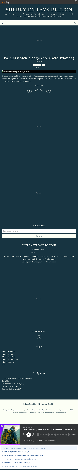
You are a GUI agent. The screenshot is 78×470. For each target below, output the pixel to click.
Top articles (48, 410)
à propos (53, 440)
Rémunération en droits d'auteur (19, 412)
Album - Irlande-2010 (10, 359)
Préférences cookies (61, 412)
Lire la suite (39, 85)
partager (41, 440)
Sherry (36, 262)
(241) (13, 384)
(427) (6, 381)
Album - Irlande (8, 354)
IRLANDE (39, 61)
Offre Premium (32, 412)
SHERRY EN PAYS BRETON (39, 10)
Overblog (51, 404)
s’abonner (30, 440)
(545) (17, 378)
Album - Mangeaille (9, 362)
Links (4, 365)
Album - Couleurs (8, 352)
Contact (55, 410)
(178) (12, 389)
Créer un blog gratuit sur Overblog (35, 410)
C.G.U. (71, 410)
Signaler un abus (63, 410)
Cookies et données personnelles (46, 412)
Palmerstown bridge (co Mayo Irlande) (39, 58)
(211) (10, 386)
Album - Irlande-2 (8, 357)
